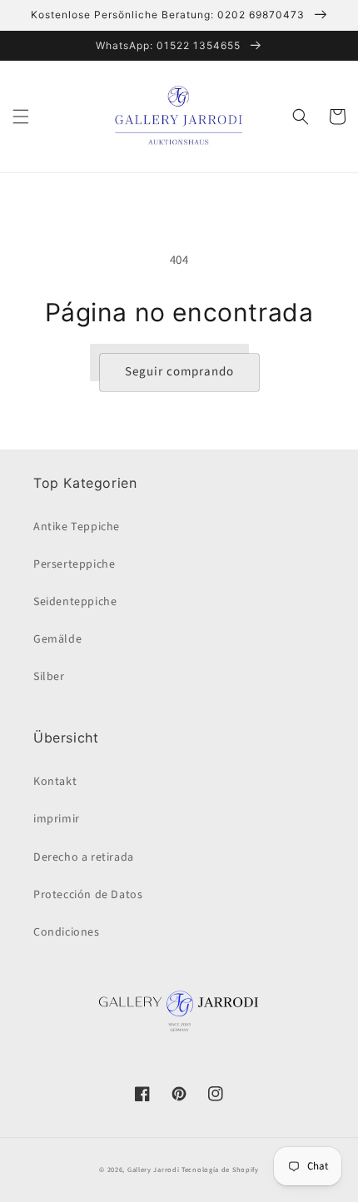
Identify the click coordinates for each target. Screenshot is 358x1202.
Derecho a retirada (83, 857)
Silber (49, 676)
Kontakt (55, 781)
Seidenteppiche (75, 602)
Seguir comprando (179, 371)
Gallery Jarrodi (153, 1170)
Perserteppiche (74, 564)
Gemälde (57, 639)
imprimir (56, 819)
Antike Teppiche (76, 527)
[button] (20, 116)
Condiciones (66, 932)
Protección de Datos (87, 895)
